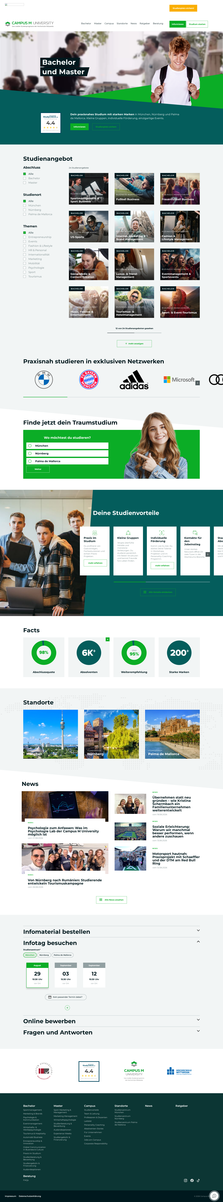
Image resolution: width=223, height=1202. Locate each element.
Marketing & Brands (32, 1113)
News (134, 23)
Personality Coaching (94, 1125)
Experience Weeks (62, 1133)
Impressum (10, 1196)
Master (98, 23)
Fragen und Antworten (58, 1032)
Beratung (158, 23)
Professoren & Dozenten (95, 1117)
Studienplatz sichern (106, 127)
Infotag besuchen (50, 942)
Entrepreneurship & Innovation (32, 1142)
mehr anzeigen (135, 343)
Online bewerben (49, 1021)
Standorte (122, 23)
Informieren (178, 24)
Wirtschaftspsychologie (65, 1120)
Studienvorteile (91, 1110)
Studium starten (197, 24)
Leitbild (87, 1121)
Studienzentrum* (32, 949)
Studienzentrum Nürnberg (122, 1117)
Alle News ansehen (114, 900)
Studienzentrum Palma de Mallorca (126, 1123)
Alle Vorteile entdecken (160, 592)
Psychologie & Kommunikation (31, 1118)
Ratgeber (145, 23)
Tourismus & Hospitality (34, 1133)
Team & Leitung (91, 1113)
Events (87, 1136)
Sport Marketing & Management (62, 1111)
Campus (109, 23)
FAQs (26, 1180)
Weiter (38, 469)
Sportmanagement (32, 1110)
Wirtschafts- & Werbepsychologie (32, 1128)
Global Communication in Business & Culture (34, 1148)
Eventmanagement (32, 1123)
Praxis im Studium (32, 1153)
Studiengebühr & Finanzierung (31, 1164)
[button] (197, 383)
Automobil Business (32, 1137)
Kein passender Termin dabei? (67, 997)
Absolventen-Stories (93, 1128)
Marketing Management (65, 1116)
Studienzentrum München (122, 1111)
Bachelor (86, 23)
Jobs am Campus (92, 1140)
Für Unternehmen (93, 1132)
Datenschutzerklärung (30, 1196)
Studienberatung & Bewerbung (32, 1158)
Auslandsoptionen (32, 1169)
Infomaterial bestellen (56, 931)
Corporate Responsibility (95, 1143)
